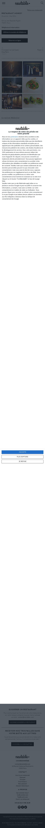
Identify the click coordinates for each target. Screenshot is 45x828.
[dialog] (22, 414)
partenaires (14, 136)
